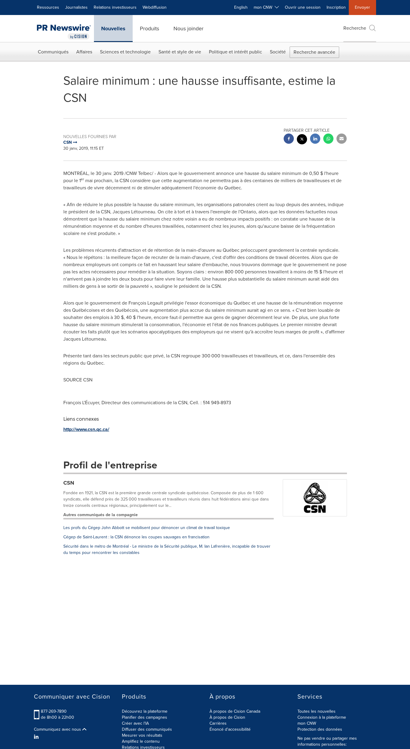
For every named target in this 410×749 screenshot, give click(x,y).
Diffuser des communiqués (147, 729)
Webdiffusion (155, 7)
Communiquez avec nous (58, 729)
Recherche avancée (314, 52)
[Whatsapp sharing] (328, 139)
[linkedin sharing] (315, 139)
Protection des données (319, 729)
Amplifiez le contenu (141, 741)
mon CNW (306, 723)
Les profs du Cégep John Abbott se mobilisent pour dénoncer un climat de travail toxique (146, 528)
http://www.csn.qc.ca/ (86, 429)
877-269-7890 (54, 711)
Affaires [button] (84, 51)
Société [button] (278, 51)
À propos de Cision (227, 717)
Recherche (354, 28)
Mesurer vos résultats (142, 735)
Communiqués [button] (53, 51)
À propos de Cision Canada (235, 711)
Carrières (218, 723)
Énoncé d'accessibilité (230, 729)
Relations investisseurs (115, 7)
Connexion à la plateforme (321, 717)
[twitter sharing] (302, 140)
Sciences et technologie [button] (125, 51)
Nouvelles (113, 28)
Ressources (48, 7)
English (241, 7)
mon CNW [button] (264, 7)
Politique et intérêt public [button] (235, 51)
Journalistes (76, 7)
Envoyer (362, 7)
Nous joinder (188, 28)
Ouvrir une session (303, 7)
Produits (149, 28)
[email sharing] (341, 139)
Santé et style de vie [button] (179, 51)
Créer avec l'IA (135, 723)
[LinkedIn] (37, 737)
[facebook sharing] (289, 139)
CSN (68, 483)
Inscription (336, 7)
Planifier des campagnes (144, 717)
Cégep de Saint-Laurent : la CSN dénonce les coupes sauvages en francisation (136, 537)
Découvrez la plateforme (144, 711)
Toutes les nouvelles (316, 711)
